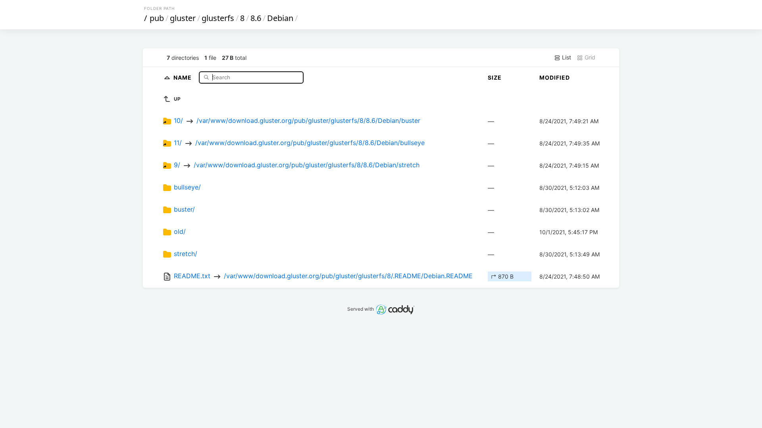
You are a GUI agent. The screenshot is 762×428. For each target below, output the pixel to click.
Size (495, 77)
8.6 (255, 18)
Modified (554, 77)
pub (157, 18)
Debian (280, 18)
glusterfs (218, 18)
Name (183, 77)
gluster (183, 18)
